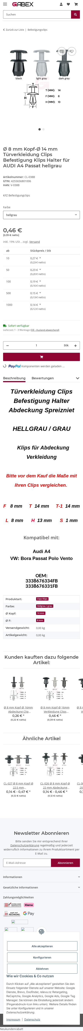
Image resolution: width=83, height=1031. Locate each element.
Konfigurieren (42, 957)
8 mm (40, 620)
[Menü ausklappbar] (5, 2)
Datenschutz (32, 1019)
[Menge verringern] (7, 345)
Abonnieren (65, 863)
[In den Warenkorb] (6, 42)
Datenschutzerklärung (24, 845)
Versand (34, 242)
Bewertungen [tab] (43, 378)
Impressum (13, 1019)
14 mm (40, 613)
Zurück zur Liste (15, 29)
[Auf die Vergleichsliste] (62, 51)
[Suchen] (75, 14)
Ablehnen (42, 968)
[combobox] (41, 215)
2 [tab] (43, 129)
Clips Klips (42, 598)
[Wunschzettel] (68, 4)
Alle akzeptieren (42, 946)
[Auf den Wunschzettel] (72, 51)
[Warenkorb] (76, 4)
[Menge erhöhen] (75, 345)
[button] (61, 4)
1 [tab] (39, 129)
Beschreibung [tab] (14, 378)
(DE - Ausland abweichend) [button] (44, 330)
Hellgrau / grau (44, 606)
